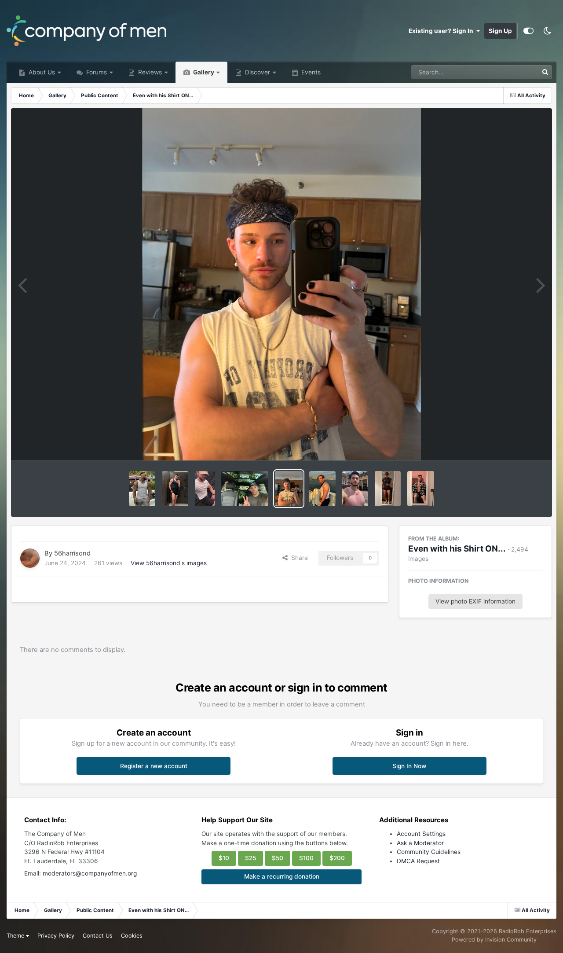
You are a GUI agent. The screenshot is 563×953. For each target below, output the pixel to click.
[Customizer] (528, 31)
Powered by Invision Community (494, 939)
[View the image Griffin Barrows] (205, 488)
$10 (224, 857)
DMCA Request (418, 861)
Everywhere (510, 72)
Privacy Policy (55, 935)
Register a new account (153, 765)
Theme (16, 935)
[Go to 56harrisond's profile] (30, 558)
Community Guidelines (429, 851)
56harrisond (72, 553)
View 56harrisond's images (169, 563)
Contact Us (98, 935)
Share (298, 557)
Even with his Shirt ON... (457, 549)
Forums (95, 72)
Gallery (203, 72)
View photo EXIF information (475, 601)
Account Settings (421, 833)
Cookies (132, 935)
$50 (277, 857)
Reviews (149, 72)
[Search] (545, 72)
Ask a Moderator (420, 842)
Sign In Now (409, 765)
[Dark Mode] (547, 31)
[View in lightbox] (281, 284)
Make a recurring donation (281, 876)
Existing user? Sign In (442, 30)
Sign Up (500, 30)
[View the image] (142, 488)
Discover (256, 72)
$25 (250, 857)
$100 (306, 857)
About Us (41, 72)
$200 (337, 857)
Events (310, 72)
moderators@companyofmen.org (90, 873)
